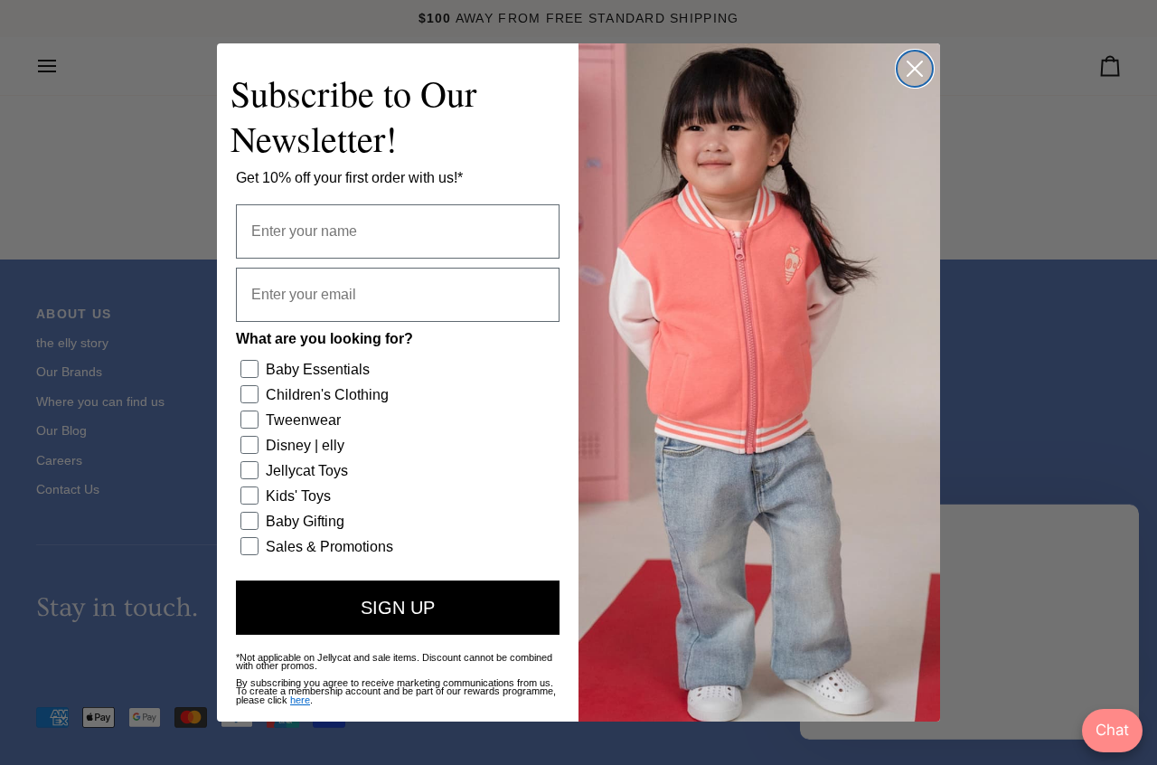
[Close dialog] (915, 69)
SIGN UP (398, 608)
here (300, 699)
